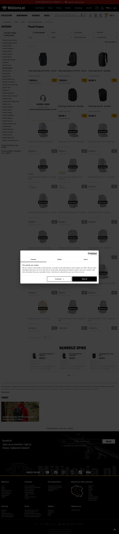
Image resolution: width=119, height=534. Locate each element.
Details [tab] (59, 259)
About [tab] (86, 259)
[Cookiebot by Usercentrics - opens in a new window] (89, 253)
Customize (58, 279)
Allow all (84, 279)
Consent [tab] (33, 259)
